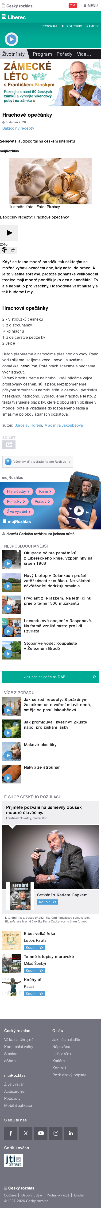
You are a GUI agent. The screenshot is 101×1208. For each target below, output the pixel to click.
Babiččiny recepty (18, 128)
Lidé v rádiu (62, 1054)
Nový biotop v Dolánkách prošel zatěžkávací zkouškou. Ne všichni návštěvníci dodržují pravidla (57, 580)
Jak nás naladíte (66, 1039)
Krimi (43, 491)
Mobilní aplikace (18, 1105)
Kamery (92, 26)
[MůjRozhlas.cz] (9, 151)
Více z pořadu (19, 693)
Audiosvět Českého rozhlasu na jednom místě (38, 534)
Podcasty (12, 1098)
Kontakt (59, 1068)
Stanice (10, 1054)
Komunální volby (18, 1047)
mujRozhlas (12, 477)
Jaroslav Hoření (28, 425)
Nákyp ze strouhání (43, 767)
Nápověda (61, 1047)
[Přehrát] (9, 233)
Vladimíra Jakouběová (64, 425)
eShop (10, 1061)
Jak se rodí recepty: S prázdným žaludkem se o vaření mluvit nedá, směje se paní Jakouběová (57, 704)
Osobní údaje (31, 1195)
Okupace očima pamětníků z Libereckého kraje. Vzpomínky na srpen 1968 (58, 558)
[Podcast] (4, 250)
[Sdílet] (12, 250)
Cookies (10, 1195)
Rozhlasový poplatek (70, 1075)
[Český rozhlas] (17, 5)
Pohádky (14, 501)
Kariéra (58, 1061)
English (79, 1195)
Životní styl (14, 54)
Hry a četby (16, 491)
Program (49, 26)
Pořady (64, 54)
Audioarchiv (72, 26)
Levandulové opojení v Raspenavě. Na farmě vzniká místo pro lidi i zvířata (58, 625)
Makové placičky (40, 744)
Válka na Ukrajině (19, 1039)
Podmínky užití (58, 1195)
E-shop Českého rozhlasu (33, 797)
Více (84, 54)
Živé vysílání (17, 511)
